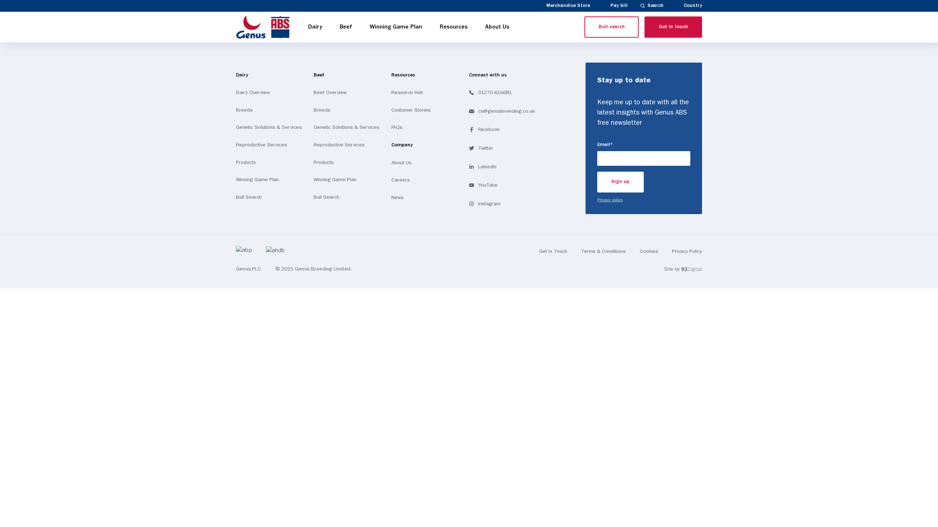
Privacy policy (610, 200)
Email (615, 144)
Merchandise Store (568, 6)
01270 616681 (495, 92)
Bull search (612, 27)
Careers (400, 180)
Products (246, 162)
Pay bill (619, 6)
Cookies (649, 251)
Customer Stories (411, 110)
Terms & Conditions (603, 251)
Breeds (244, 110)
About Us (401, 163)
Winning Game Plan (257, 179)
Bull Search (249, 197)
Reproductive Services (261, 145)
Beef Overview (330, 92)
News (397, 197)
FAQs (396, 127)
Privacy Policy (687, 251)
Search (655, 6)
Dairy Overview (253, 92)
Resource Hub (407, 92)
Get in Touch (553, 251)
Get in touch (673, 27)
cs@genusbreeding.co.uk (506, 111)
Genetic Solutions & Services (269, 127)
